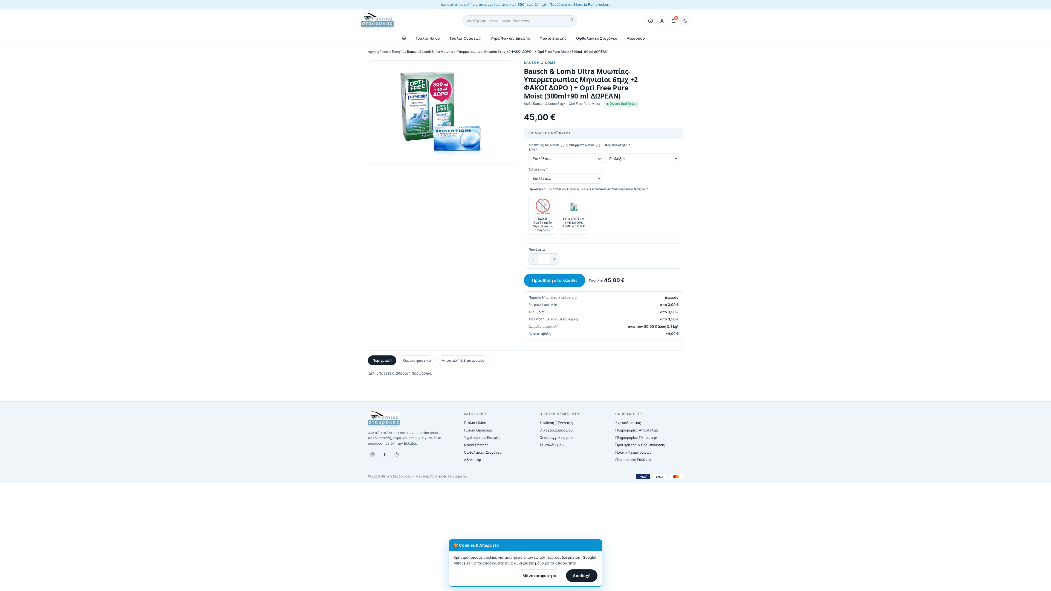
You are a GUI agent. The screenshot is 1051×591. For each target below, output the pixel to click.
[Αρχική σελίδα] (404, 37)
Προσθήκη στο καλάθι (554, 280)
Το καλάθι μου (551, 445)
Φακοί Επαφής (553, 38)
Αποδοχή (582, 575)
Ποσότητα (537, 249)
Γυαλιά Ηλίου (428, 38)
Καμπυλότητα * (617, 145)
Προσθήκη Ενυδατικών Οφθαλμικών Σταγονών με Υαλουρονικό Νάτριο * (588, 189)
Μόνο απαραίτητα (539, 575)
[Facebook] (384, 454)
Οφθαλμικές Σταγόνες (596, 38)
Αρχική (373, 52)
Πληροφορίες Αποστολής (636, 430)
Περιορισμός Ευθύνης (633, 459)
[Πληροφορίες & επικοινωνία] (650, 20)
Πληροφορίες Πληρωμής (636, 437)
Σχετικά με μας (628, 423)
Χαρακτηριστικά (417, 360)
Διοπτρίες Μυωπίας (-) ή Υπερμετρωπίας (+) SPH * (565, 147)
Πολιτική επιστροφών (633, 452)
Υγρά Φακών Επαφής (510, 38)
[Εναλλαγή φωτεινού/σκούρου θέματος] (685, 20)
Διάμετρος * (538, 169)
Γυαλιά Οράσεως (465, 38)
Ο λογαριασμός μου (556, 430)
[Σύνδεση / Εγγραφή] (662, 20)
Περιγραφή (382, 360)
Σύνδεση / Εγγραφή (556, 423)
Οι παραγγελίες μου (556, 437)
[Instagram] (372, 454)
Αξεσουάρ (636, 38)
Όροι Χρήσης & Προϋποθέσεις (640, 445)
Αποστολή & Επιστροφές (463, 360)
